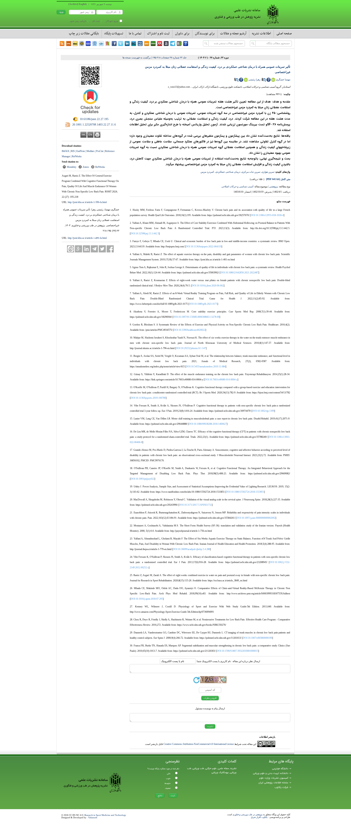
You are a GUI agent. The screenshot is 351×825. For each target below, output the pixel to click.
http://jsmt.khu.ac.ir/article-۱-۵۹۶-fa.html (87, 238)
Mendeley (71, 167)
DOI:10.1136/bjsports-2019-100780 (148, 397)
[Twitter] (120, 43)
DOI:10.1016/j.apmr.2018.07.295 (147, 598)
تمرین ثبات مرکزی (251, 171)
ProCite (99, 151)
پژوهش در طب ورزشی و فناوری (247, 814)
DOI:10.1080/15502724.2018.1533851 (245, 491)
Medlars (90, 151)
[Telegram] (172, 43)
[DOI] (146, 43)
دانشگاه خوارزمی (280, 768)
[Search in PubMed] (264, 81)
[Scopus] (133, 43)
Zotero (86, 167)
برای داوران (182, 33)
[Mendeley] (159, 43)
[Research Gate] (179, 43)
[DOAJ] (153, 43)
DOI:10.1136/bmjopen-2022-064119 (203, 246)
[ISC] (75, 43)
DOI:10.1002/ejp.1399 (263, 410)
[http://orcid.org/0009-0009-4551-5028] (273, 81)
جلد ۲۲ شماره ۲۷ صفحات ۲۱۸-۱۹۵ (169, 57)
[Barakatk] (94, 43)
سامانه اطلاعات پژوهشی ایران (273, 783)
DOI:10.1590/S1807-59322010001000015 (237, 650)
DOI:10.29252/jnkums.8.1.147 (191, 348)
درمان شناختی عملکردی (228, 171)
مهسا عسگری (283, 79)
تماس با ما (135, 33)
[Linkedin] (127, 43)
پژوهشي (273, 186)
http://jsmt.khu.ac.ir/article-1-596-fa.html (87, 202)
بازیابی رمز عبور (78, 21)
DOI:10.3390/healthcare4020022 (189, 329)
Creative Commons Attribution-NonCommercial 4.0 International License (199, 744)
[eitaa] (70, 248)
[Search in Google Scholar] (268, 81)
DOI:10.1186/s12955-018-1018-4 (267, 215)
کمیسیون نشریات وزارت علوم (273, 778)
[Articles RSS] (62, 43)
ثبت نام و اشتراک (158, 33)
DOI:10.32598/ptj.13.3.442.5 (145, 233)
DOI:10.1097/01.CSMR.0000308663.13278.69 (196, 316)
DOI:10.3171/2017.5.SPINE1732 (195, 504)
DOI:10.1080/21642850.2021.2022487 (239, 272)
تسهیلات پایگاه (113, 33)
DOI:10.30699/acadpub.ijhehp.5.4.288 (191, 549)
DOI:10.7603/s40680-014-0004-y (221, 379)
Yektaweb (92, 817)
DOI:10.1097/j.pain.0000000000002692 (255, 517)
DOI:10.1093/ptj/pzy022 (142, 478)
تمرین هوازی (268, 171)
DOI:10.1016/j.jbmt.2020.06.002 (208, 285)
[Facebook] (114, 43)
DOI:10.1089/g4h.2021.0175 (203, 303)
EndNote (80, 151)
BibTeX (65, 151)
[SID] (88, 43)
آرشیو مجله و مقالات (233, 33)
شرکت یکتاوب (281, 787)
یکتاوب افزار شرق (259, 817)
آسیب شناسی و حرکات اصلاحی (237, 186)
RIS (73, 151)
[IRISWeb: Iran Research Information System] (101, 43)
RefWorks (77, 156)
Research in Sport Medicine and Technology (105, 815)
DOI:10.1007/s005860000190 (257, 637)
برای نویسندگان (205, 33)
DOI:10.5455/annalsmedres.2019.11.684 (205, 366)
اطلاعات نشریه (261, 33)
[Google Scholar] (185, 43)
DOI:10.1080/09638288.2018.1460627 (208, 423)
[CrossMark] (90, 115)
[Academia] (166, 43)
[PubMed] (140, 43)
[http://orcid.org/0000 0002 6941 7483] (246, 81)
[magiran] (107, 43)
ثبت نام (96, 21)
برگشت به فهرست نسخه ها (136, 57)
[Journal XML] (68, 43)
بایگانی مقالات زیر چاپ (84, 33)
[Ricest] (81, 43)
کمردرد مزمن (207, 171)
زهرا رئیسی (254, 79)
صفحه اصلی (284, 33)
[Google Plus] (78, 248)
